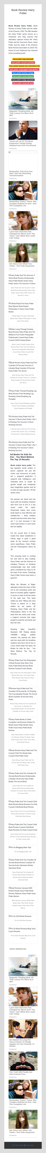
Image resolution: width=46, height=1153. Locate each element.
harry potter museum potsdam (23, 62)
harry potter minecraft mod (23, 83)
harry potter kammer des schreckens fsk (24, 66)
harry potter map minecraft (23, 59)
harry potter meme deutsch (23, 76)
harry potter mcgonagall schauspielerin (24, 69)
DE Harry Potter (18, 1145)
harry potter (29, 1145)
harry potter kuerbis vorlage (23, 73)
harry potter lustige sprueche (23, 80)
